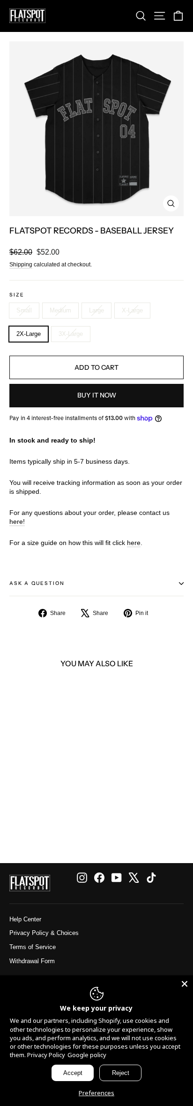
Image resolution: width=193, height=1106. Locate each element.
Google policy (86, 1055)
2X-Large (28, 333)
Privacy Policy (46, 1055)
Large (96, 310)
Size (16, 295)
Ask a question (37, 583)
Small (24, 310)
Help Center (25, 919)
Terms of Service (32, 946)
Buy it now (96, 395)
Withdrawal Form (32, 961)
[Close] (184, 984)
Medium (60, 310)
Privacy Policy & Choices (44, 932)
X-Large (132, 310)
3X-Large (71, 333)
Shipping (20, 264)
